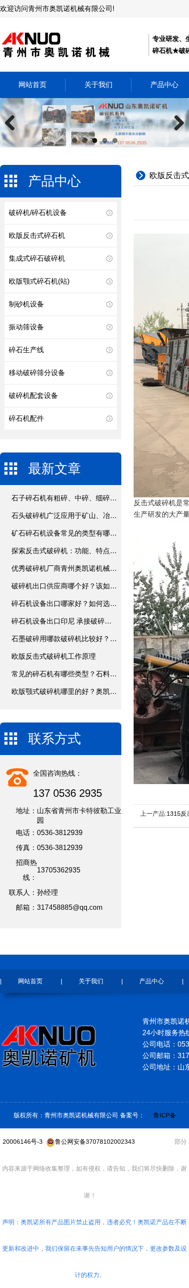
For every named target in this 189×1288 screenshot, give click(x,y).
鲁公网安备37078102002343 (95, 1141)
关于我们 (98, 84)
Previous (13, 122)
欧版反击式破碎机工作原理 (53, 656)
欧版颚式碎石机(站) (39, 281)
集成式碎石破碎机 (37, 258)
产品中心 (151, 981)
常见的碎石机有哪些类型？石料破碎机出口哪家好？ (92, 674)
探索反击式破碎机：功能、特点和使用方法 (78, 551)
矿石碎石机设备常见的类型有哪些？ (67, 533)
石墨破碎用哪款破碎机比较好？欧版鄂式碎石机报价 (92, 638)
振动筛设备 (26, 327)
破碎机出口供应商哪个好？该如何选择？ (74, 586)
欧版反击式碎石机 (37, 235)
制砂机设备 (26, 304)
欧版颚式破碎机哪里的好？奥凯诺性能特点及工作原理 (95, 691)
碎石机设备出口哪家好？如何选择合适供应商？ (85, 603)
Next (176, 122)
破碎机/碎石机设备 (38, 212)
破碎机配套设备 (33, 395)
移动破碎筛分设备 (37, 372)
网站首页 (32, 84)
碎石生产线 (26, 350)
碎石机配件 (26, 418)
